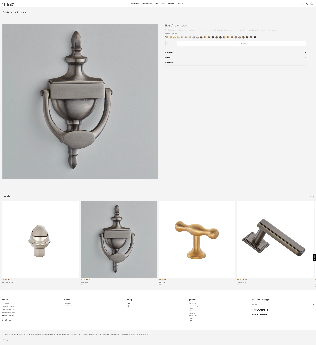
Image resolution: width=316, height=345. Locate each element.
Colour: (171, 33)
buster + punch (193, 315)
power (163, 3)
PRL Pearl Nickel (189, 37)
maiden (191, 318)
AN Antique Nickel (231, 37)
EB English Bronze (243, 37)
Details (167, 57)
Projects (129, 306)
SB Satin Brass (166, 37)
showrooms (171, 3)
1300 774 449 (5, 303)
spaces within (192, 303)
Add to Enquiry (241, 43)
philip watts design (193, 306)
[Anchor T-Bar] (197, 239)
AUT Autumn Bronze (235, 37)
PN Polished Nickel (186, 37)
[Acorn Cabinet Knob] (40, 239)
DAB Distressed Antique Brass (209, 37)
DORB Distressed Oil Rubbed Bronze (247, 37)
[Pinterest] (6, 320)
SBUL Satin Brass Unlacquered (170, 37)
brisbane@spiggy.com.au (8, 309)
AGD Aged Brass (205, 37)
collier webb (192, 313)
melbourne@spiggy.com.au (8, 312)
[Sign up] (313, 304)
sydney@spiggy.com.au (8, 306)
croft (190, 311)
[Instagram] (2, 320)
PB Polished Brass (174, 37)
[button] (7, 241)
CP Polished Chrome (182, 37)
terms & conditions (69, 306)
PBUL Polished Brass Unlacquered (178, 37)
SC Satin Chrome (193, 37)
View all (312, 197)
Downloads (169, 52)
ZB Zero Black (254, 37)
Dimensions (169, 63)
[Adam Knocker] (119, 239)
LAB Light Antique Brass (224, 37)
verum (190, 320)
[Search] (303, 3)
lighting (157, 3)
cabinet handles (147, 3)
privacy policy (67, 303)
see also (6, 196)
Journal (128, 303)
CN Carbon (251, 37)
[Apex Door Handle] (275, 239)
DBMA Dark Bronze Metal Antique (212, 37)
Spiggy (6, 340)
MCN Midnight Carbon (220, 37)
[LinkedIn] (10, 320)
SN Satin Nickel (197, 37)
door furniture (135, 3)
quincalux (191, 308)
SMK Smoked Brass (228, 37)
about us (180, 3)
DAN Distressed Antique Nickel (239, 37)
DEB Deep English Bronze (216, 37)
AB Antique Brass (201, 37)
